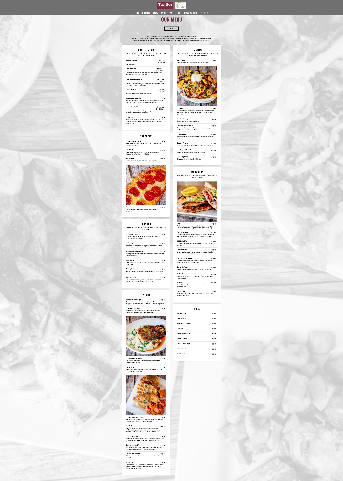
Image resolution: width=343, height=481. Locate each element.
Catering (164, 13)
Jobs (178, 13)
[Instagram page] (204, 12)
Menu (137, 13)
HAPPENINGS (146, 13)
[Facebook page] (201, 12)
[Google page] (207, 12)
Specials (156, 13)
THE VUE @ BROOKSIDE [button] (190, 13)
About (172, 13)
